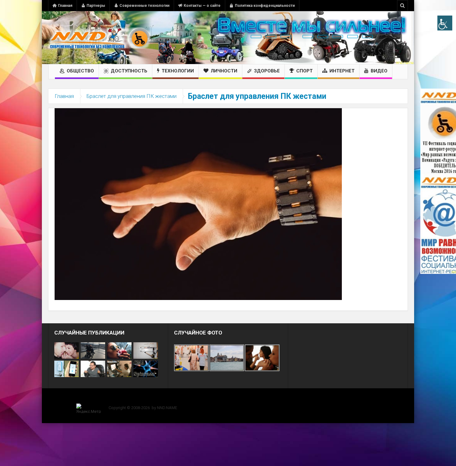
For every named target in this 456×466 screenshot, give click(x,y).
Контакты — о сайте (202, 5)
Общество (80, 71)
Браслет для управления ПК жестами (132, 96)
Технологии (178, 71)
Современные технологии (144, 5)
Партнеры (96, 5)
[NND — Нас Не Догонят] (99, 37)
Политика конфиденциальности (265, 5)
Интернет (342, 71)
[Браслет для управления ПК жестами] (198, 203)
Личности (224, 71)
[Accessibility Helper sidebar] (444, 23)
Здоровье (267, 71)
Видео (379, 71)
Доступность (129, 71)
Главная (65, 5)
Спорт (304, 71)
